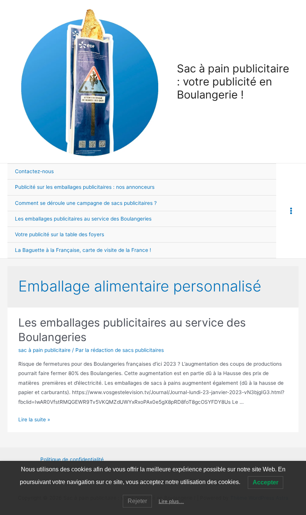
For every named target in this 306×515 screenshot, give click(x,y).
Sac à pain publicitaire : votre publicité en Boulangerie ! (233, 81)
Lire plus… (171, 501)
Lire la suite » (34, 419)
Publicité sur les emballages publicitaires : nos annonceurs (84, 187)
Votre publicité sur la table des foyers (59, 234)
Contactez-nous (34, 171)
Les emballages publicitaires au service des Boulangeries (83, 219)
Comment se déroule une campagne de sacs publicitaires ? (86, 203)
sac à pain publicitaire (44, 350)
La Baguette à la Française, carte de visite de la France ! (83, 250)
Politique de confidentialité (72, 459)
